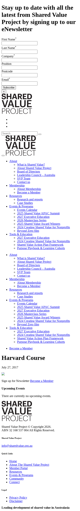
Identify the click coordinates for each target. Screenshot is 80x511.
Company (8, 56)
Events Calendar (27, 209)
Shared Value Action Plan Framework (40, 244)
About (13, 161)
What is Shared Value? (31, 164)
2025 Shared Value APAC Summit (38, 213)
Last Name (9, 48)
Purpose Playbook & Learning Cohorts (41, 248)
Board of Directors (28, 171)
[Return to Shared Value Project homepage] (17, 113)
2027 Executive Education (33, 216)
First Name (9, 39)
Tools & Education (20, 234)
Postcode (7, 71)
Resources (15, 196)
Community (16, 478)
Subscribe (8, 87)
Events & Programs (21, 206)
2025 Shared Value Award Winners (38, 223)
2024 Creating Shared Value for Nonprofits (43, 227)
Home (13, 461)
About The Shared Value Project (29, 464)
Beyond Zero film (28, 230)
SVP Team (23, 178)
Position (6, 63)
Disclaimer (16, 501)
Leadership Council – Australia (36, 175)
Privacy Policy (18, 497)
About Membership (29, 189)
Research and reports (30, 199)
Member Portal (18, 468)
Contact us (23, 182)
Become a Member (28, 192)
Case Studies (25, 203)
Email (6, 79)
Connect (14, 482)
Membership (17, 185)
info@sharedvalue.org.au (17, 445)
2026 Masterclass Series (31, 220)
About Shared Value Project (34, 168)
